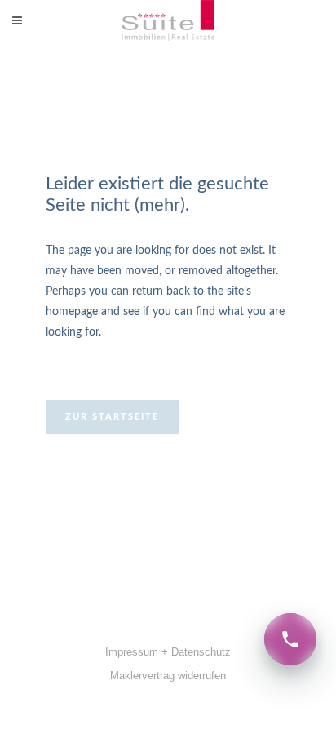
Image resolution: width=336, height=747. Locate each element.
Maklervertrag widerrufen (168, 675)
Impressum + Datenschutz (168, 652)
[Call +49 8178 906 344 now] (290, 639)
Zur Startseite (112, 416)
